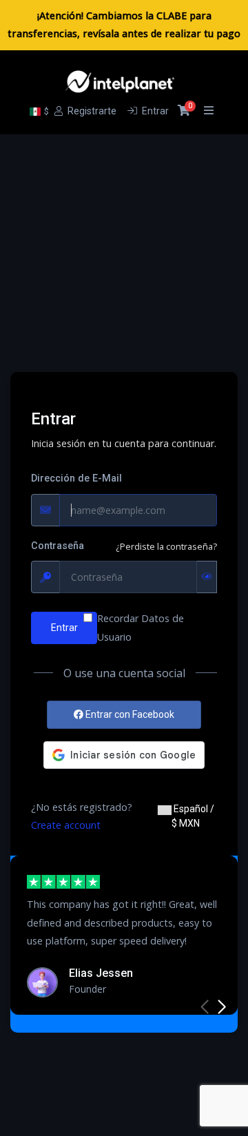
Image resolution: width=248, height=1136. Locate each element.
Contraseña (57, 546)
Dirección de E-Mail (76, 478)
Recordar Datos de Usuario (140, 627)
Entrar (64, 627)
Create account (66, 825)
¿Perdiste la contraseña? (166, 546)
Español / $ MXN (193, 816)
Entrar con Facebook (128, 714)
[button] (221, 1007)
